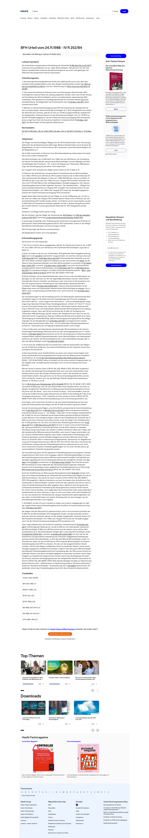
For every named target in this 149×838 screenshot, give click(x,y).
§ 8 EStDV (72, 565)
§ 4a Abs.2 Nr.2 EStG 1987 (61, 534)
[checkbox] (107, 252)
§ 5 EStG (34, 462)
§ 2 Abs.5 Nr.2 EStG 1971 (47, 286)
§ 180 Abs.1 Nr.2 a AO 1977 (80, 65)
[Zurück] (92, 690)
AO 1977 (38, 256)
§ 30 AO (75, 473)
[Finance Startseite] (25, 11)
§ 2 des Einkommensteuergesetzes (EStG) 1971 (64, 217)
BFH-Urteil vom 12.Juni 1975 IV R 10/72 (37, 469)
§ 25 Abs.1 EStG (35, 334)
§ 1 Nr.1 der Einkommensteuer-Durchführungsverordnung (62, 358)
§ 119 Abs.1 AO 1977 (33, 508)
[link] (23, 18)
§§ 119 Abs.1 (67, 215)
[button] (124, 11)
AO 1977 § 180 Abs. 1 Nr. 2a (32, 131)
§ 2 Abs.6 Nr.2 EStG (56, 341)
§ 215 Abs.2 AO (28, 258)
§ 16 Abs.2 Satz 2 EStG (61, 462)
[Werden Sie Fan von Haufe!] (77, 805)
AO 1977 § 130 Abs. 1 (75, 131)
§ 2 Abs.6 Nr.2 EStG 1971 (32, 534)
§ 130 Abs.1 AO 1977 (57, 321)
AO (24, 256)
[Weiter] (97, 690)
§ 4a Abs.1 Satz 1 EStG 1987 (55, 265)
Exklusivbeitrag (28, 684)
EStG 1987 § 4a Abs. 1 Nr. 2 (55, 131)
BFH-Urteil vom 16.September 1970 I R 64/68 (45, 384)
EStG (82, 260)
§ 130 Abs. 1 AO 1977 (76, 102)
